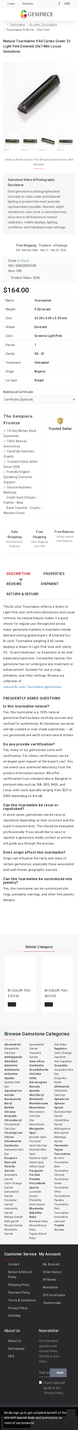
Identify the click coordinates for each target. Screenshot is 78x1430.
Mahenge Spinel (60, 1139)
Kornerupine (38, 1082)
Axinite (9, 1095)
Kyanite (34, 1090)
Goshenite (36, 1065)
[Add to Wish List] (21, 1006)
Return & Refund (22, 594)
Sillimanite (61, 1086)
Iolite (32, 1078)
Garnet (9, 1170)
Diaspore (10, 1158)
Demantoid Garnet (11, 1194)
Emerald (10, 1162)
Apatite (9, 1078)
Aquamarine (13, 1090)
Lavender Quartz (35, 1194)
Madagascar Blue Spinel (62, 1131)
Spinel (58, 1107)
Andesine (11, 1073)
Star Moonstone (36, 1122)
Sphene (59, 1103)
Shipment (50, 584)
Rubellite (35, 1212)
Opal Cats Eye (38, 1145)
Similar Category (39, 947)
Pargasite (36, 1170)
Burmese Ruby (38, 1221)
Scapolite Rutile (60, 1080)
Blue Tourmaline (61, 1168)
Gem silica (36, 1061)
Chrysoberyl (13, 1120)
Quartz (34, 1187)
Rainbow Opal (38, 1158)
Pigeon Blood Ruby (38, 1236)
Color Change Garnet (13, 1185)
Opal (32, 1132)
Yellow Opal (36, 1166)
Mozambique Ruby (37, 1227)
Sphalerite (61, 1099)
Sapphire (60, 1048)
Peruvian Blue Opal (37, 1151)
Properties (54, 574)
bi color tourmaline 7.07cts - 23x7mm (21, 990)
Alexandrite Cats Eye (11, 1050)
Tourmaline (17, 24)
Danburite (11, 1145)
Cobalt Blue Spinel (61, 1122)
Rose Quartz (37, 1204)
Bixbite (9, 1107)
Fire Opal (35, 1141)
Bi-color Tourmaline (43, 24)
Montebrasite (38, 1103)
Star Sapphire (63, 1061)
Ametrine (11, 1065)
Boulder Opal (37, 1137)
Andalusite (12, 1069)
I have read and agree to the (54, 1388)
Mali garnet (11, 1221)
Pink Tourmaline (61, 1210)
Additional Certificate (18, 392)
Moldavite (36, 1099)
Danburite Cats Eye (13, 1151)
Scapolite (61, 1065)
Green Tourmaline (61, 1185)
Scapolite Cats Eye (63, 1072)
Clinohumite (12, 1141)
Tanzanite (61, 1145)
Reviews (14, 584)
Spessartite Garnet (36, 1046)
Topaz (58, 1149)
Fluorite (9, 1166)
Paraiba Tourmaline (61, 1202)
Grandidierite (39, 1069)
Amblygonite (13, 1057)
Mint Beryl (36, 1095)
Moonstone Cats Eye (36, 1114)
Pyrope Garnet (13, 1225)
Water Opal (36, 1162)
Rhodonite (36, 1208)
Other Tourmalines (62, 1194)
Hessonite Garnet (11, 1210)
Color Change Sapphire (63, 1055)
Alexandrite (12, 1044)
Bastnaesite (12, 1099)
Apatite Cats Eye (12, 1084)
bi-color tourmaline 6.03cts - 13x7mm (58, 990)
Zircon (59, 1229)
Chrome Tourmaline (61, 1177)
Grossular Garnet (10, 1202)
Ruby (32, 1216)
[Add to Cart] (12, 1004)
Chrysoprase (13, 1132)
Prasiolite (35, 1200)
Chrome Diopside (10, 1114)
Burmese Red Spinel (62, 1114)
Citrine (9, 1137)
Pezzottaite (37, 1183)
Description (18, 574)
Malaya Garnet (13, 1216)
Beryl (8, 1103)
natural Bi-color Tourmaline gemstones (32, 687)
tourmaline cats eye (61, 1219)
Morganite (36, 1128)
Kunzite (34, 1086)
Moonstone (37, 1107)
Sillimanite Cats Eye (60, 1093)
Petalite (34, 1179)
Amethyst (11, 1061)
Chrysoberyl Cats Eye (12, 1126)
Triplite (59, 1225)
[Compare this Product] (30, 1006)
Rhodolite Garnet (10, 1232)
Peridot (34, 1174)
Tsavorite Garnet (35, 1055)
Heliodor (35, 1073)
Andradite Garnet (10, 1177)
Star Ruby (60, 1044)
